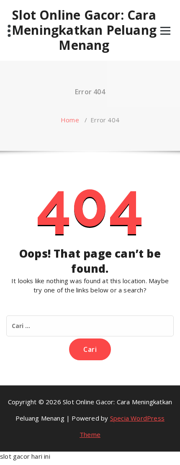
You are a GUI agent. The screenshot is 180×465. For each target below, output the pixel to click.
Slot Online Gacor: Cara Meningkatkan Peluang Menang (84, 30)
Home (70, 120)
